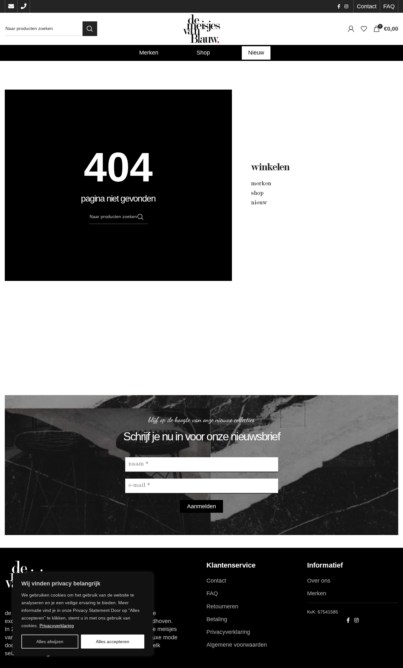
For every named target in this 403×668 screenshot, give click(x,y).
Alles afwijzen (49, 641)
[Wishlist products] (363, 28)
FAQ (212, 593)
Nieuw (259, 203)
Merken (261, 184)
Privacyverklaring (57, 625)
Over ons (318, 580)
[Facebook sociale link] (338, 6)
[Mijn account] (351, 28)
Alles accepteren (112, 641)
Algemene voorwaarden (236, 645)
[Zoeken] (90, 28)
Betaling (216, 619)
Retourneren (222, 606)
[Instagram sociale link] (346, 6)
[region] (83, 614)
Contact (216, 580)
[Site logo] (201, 28)
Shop (257, 193)
